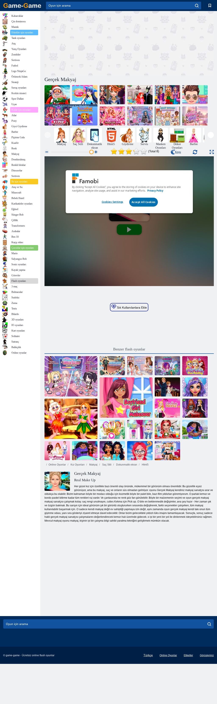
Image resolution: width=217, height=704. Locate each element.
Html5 (145, 464)
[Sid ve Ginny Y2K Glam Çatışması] (140, 116)
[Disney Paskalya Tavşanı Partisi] (112, 429)
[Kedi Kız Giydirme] (84, 94)
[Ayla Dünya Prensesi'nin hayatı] (84, 116)
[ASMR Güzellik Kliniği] (140, 365)
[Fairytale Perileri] (71, 419)
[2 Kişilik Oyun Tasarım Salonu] (71, 376)
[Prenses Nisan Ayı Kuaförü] (140, 94)
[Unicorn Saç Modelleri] (140, 429)
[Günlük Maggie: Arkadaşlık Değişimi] (167, 116)
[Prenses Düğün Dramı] (57, 450)
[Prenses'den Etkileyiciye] (112, 450)
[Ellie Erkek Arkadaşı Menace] (167, 450)
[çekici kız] (195, 116)
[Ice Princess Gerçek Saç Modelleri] (112, 94)
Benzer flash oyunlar (129, 349)
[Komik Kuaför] (195, 94)
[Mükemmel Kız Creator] (167, 94)
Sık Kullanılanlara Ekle (131, 307)
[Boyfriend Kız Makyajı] (126, 397)
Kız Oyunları (77, 464)
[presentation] (48, 135)
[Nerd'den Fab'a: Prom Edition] (140, 450)
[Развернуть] (212, 152)
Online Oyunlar (57, 464)
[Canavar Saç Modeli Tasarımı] (167, 365)
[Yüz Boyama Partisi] (167, 429)
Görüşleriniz (207, 655)
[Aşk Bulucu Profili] (167, 408)
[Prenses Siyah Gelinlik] (195, 408)
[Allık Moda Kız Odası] (112, 116)
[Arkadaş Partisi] (84, 450)
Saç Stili (106, 464)
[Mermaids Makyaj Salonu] (195, 386)
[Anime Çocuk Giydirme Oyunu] (112, 365)
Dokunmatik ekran (126, 464)
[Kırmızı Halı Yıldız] (167, 386)
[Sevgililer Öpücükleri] (195, 429)
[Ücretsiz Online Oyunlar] (22, 5)
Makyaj (93, 464)
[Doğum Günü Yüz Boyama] (195, 365)
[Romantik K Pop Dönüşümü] (57, 116)
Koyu (178, 152)
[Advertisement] (86, 43)
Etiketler (188, 655)
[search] (196, 5)
